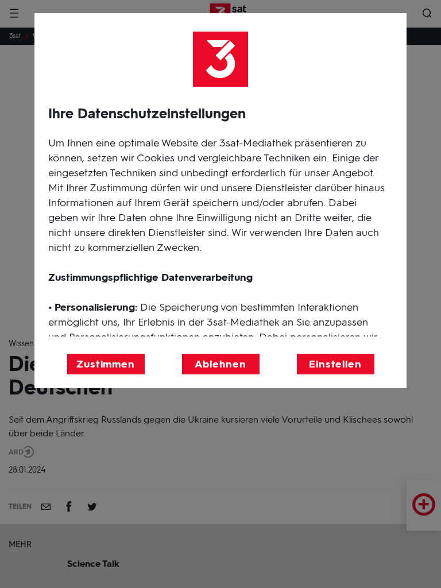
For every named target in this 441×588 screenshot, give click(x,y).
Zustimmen (105, 364)
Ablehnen (220, 364)
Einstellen (335, 364)
